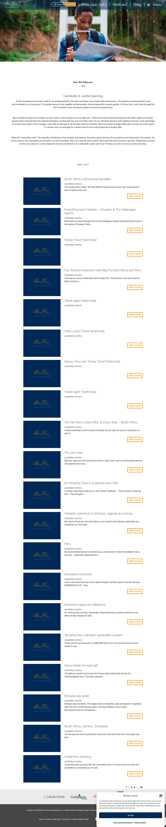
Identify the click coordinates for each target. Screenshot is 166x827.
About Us (49, 819)
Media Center (57, 819)
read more (135, 196)
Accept (131, 815)
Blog (137, 4)
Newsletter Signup (83, 819)
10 (141, 787)
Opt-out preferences (123, 822)
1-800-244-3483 (92, 4)
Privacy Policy (140, 822)
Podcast (120, 4)
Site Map (73, 819)
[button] (161, 795)
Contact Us (42, 819)
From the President (65, 4)
